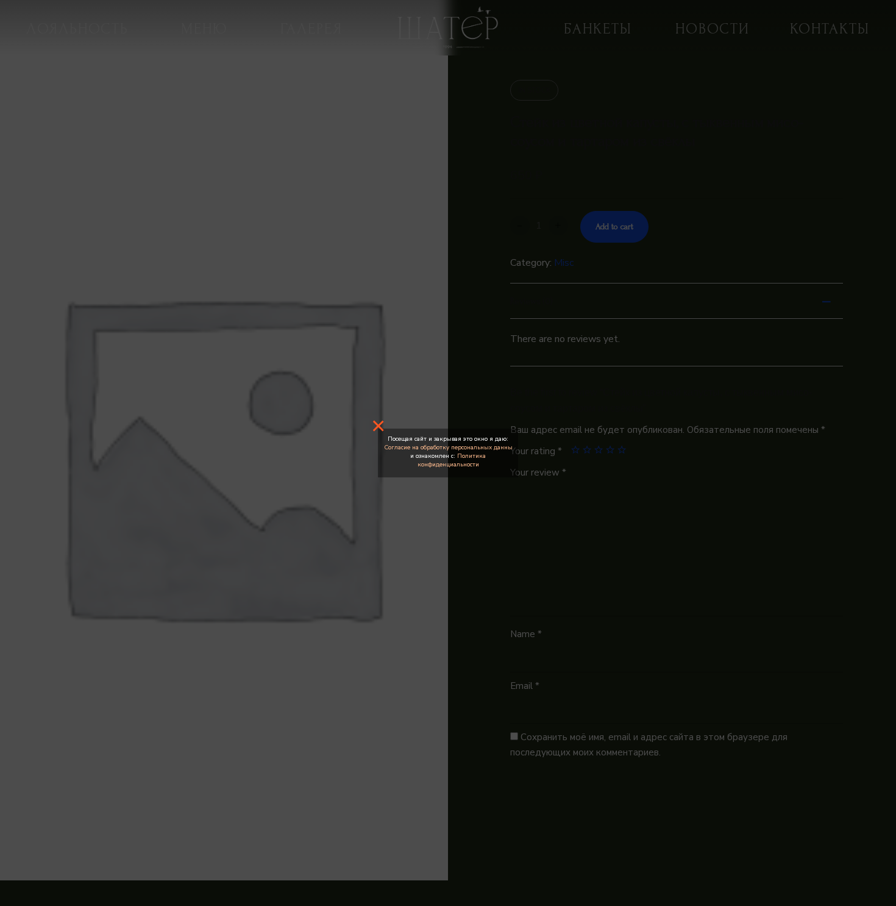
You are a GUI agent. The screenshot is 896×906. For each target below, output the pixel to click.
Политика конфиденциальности (452, 460)
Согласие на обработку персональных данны (448, 447)
